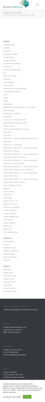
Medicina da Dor (9, 247)
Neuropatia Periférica (11, 113)
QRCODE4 (7, 141)
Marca (5, 101)
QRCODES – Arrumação (12, 144)
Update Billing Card (10, 216)
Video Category (9, 223)
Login (5, 98)
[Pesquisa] (31, 4)
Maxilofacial (7, 104)
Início (5, 94)
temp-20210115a (10, 204)
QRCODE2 (7, 135)
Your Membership (10, 232)
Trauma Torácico (10, 210)
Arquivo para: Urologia (12, 12)
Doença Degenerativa (12, 69)
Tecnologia (7, 198)
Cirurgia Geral (8, 57)
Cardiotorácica (9, 44)
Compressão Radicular (12, 63)
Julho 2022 (7, 269)
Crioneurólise (8, 241)
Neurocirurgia (8, 110)
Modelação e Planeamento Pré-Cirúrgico (19, 107)
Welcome (7, 229)
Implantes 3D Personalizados (15, 88)
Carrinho (6, 48)
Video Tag (7, 226)
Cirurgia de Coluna (10, 54)
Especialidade (8, 82)
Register (6, 188)
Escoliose (7, 79)
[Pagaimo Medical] (18, 4)
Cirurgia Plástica (9, 60)
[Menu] (37, 4)
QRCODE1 (7, 132)
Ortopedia (7, 116)
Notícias (6, 260)
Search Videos (9, 191)
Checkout (7, 51)
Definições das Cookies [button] (12, 397)
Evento (6, 244)
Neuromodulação (10, 257)
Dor (4, 73)
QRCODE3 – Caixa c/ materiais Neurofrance (20, 138)
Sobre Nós (7, 194)
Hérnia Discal (8, 85)
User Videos (8, 219)
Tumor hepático (9, 213)
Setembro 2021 (9, 282)
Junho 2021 (7, 285)
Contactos (7, 66)
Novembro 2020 (9, 291)
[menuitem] (31, 4)
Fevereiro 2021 (9, 288)
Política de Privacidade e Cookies (16, 129)
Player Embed (9, 126)
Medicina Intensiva (10, 251)
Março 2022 (8, 272)
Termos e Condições (11, 207)
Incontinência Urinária (11, 91)
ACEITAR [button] (27, 397)
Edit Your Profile (9, 76)
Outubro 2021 (9, 279)
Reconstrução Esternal (12, 185)
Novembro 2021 (9, 276)
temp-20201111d (10, 201)
